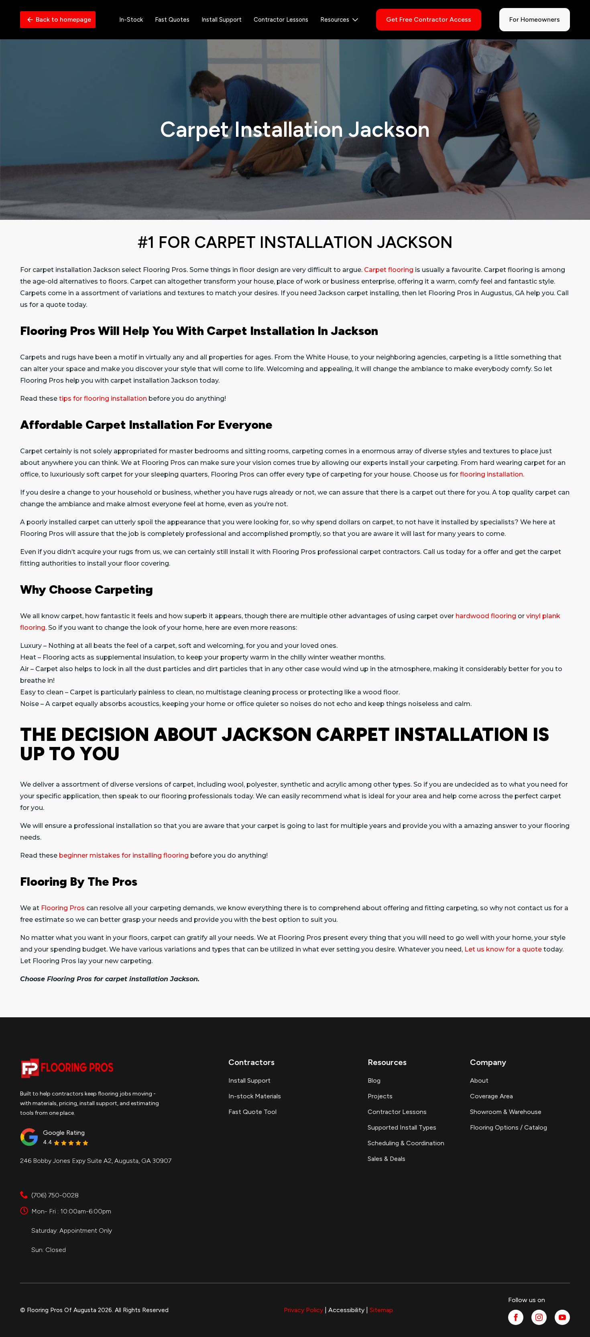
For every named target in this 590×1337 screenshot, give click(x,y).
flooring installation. (492, 474)
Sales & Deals (386, 1159)
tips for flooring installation (103, 398)
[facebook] (515, 1317)
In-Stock (131, 19)
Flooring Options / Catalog (508, 1127)
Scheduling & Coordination (406, 1143)
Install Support (221, 19)
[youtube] (562, 1317)
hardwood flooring (486, 616)
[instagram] (539, 1317)
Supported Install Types (402, 1127)
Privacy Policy (303, 1310)
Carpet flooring (388, 270)
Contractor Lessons (281, 19)
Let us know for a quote (503, 949)
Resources (334, 19)
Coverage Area (491, 1096)
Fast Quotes (172, 19)
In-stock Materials (254, 1096)
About (479, 1080)
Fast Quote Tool (252, 1112)
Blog (374, 1080)
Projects (380, 1096)
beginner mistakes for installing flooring (124, 855)
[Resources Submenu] (353, 20)
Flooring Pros (63, 908)
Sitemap (381, 1310)
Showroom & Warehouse (505, 1112)
